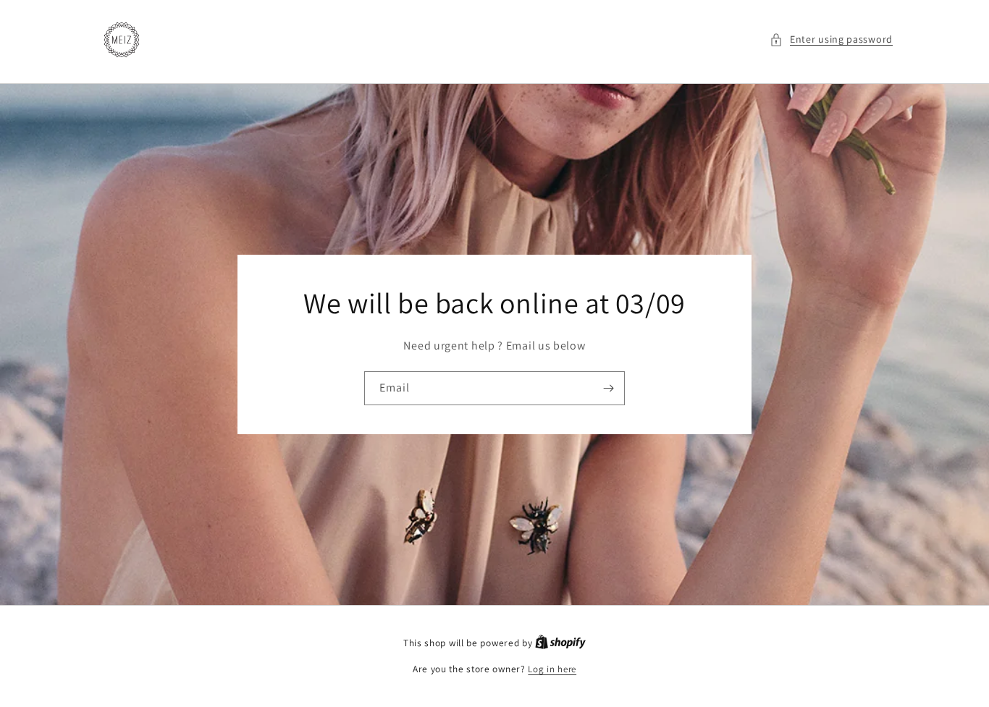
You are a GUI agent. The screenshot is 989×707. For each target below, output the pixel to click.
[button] (831, 39)
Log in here (552, 669)
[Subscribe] (608, 388)
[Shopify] (560, 643)
